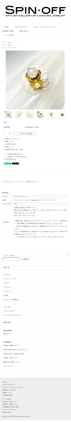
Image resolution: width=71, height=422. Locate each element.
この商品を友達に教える (14, 154)
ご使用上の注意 (10, 144)
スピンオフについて (21, 27)
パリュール (7, 291)
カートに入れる (26, 133)
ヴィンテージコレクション (12, 315)
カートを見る (9, 35)
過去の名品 (7, 322)
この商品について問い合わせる (16, 157)
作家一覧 (10, 45)
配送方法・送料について (11, 362)
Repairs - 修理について (11, 345)
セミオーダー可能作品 (10, 299)
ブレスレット (7, 287)
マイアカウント (8, 366)
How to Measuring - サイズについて (15, 349)
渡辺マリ (6, 334)
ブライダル (7, 307)
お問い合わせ (23, 31)
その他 (9, 42)
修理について (9, 141)
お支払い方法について (10, 358)
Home (7, 27)
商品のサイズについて (12, 139)
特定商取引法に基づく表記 (14, 149)
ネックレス (7, 274)
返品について (9, 147)
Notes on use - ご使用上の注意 (13, 354)
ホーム (4, 42)
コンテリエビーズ (12, 47)
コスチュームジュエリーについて (44, 27)
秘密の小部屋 (9, 31)
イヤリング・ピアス (10, 279)
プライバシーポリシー (9, 409)
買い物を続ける (11, 159)
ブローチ (6, 283)
